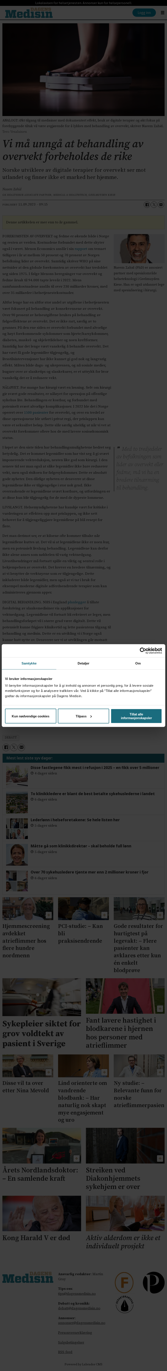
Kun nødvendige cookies (30, 716)
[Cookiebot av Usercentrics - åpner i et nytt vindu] (143, 650)
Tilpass (81, 716)
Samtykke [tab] (29, 663)
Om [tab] (138, 663)
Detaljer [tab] (84, 663)
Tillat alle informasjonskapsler (136, 716)
